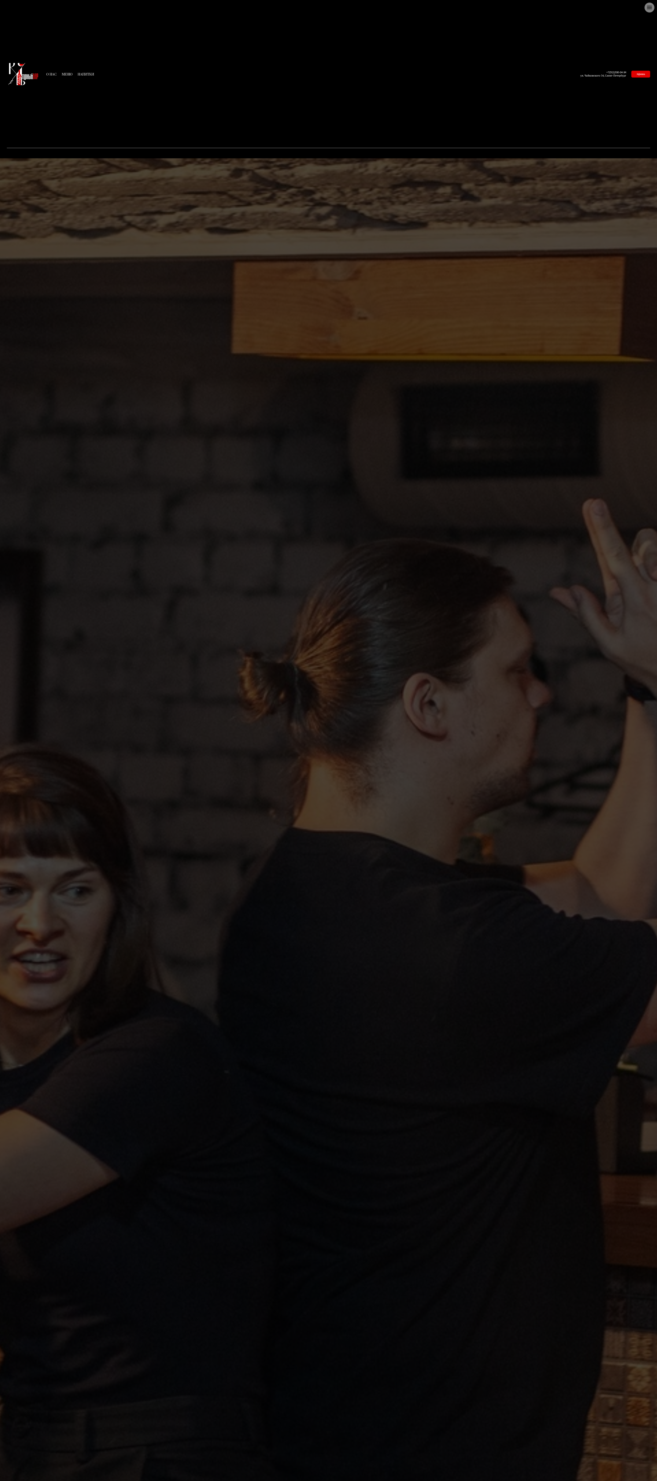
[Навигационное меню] (649, 7)
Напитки (86, 74)
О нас (51, 74)
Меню (67, 74)
